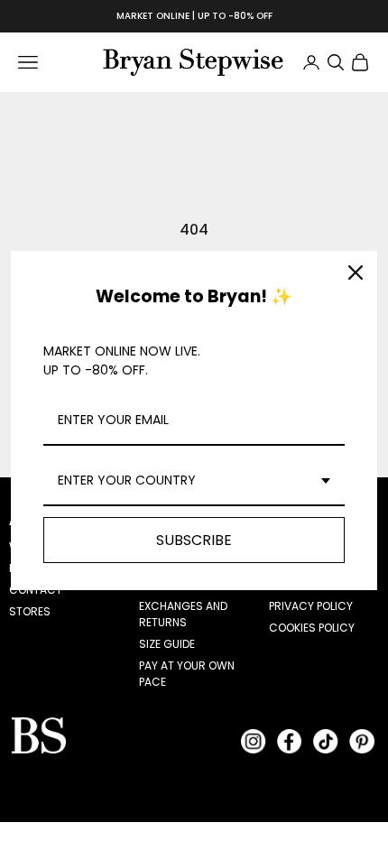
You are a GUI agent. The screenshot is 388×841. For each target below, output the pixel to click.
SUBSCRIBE (194, 540)
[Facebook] (289, 740)
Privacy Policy (311, 606)
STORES (30, 611)
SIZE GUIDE (167, 644)
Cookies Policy (312, 627)
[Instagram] (253, 740)
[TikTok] (325, 740)
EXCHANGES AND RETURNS (183, 614)
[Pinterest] (361, 740)
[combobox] (194, 481)
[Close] (355, 272)
